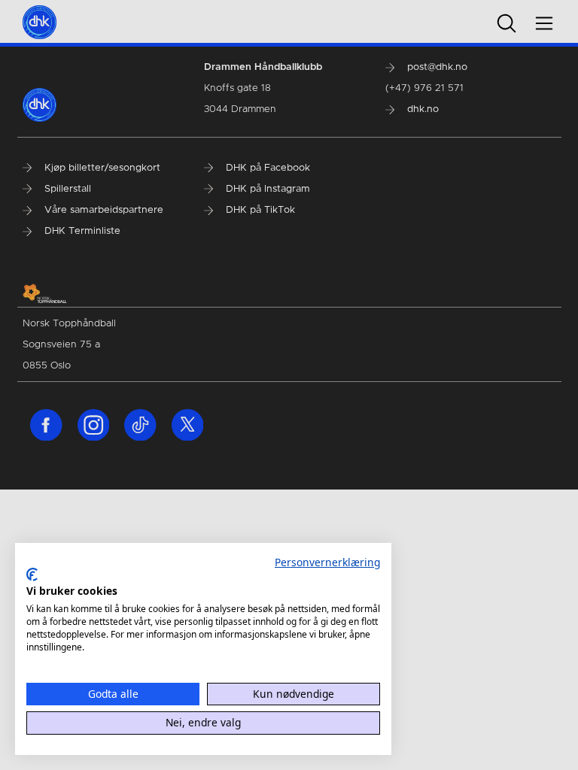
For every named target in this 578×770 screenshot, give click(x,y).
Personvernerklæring (327, 562)
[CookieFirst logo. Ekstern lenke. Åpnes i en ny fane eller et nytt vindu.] (32, 574)
